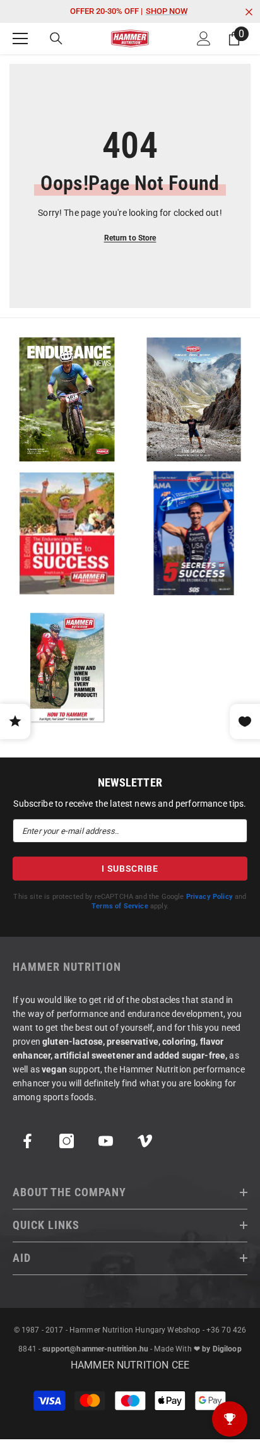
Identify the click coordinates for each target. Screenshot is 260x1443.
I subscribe (130, 869)
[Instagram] (66, 1141)
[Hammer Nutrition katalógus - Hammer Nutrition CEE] (193, 399)
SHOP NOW (166, 11)
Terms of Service (120, 906)
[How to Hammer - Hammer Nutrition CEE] (66, 667)
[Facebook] (27, 1141)
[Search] (56, 38)
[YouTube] (106, 1141)
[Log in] (204, 38)
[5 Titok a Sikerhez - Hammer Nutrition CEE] (193, 533)
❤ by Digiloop (218, 1349)
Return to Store (130, 238)
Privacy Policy (209, 897)
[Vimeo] (145, 1141)
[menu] (20, 38)
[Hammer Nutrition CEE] (66, 399)
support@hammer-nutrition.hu (95, 1349)
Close (249, 12)
